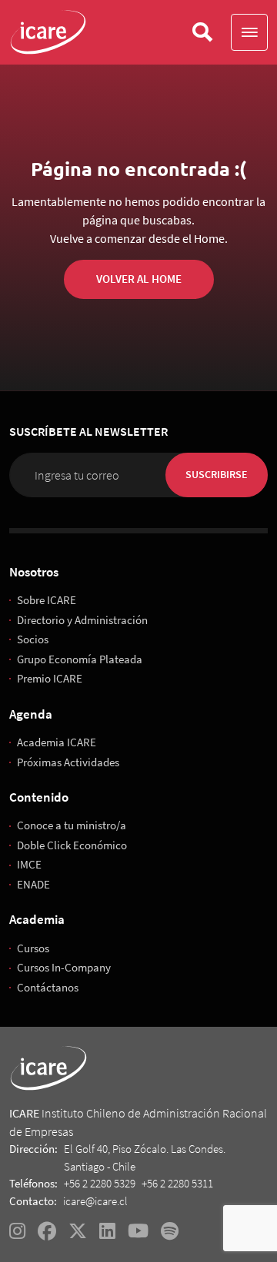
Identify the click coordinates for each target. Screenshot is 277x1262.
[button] (249, 32)
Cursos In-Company (64, 967)
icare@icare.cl (95, 1201)
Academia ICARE (56, 742)
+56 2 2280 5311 (177, 1183)
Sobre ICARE (46, 600)
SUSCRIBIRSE (216, 474)
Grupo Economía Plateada (79, 659)
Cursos (33, 948)
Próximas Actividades (68, 762)
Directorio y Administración (82, 620)
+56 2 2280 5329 (99, 1183)
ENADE (33, 884)
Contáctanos (47, 987)
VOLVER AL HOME (139, 278)
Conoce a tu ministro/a (71, 825)
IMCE (29, 864)
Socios (32, 639)
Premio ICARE (49, 678)
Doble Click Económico (72, 845)
